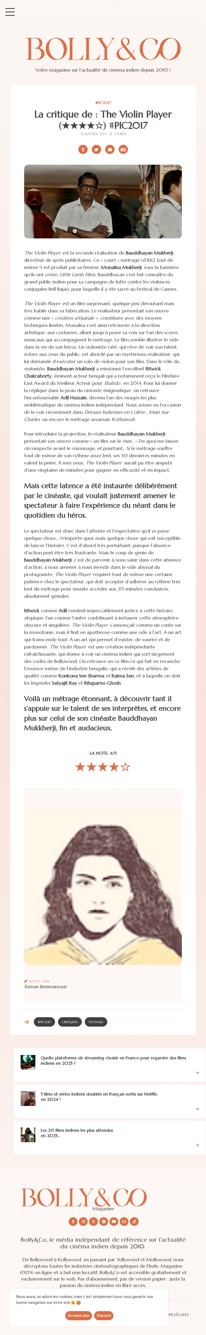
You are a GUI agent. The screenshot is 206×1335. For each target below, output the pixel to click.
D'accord (104, 1316)
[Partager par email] (110, 149)
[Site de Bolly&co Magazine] (103, 54)
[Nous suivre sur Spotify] (103, 1221)
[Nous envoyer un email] (124, 1221)
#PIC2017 (103, 102)
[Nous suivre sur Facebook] (73, 1221)
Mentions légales (171, 1314)
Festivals (96, 1022)
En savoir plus (78, 1316)
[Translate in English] (123, 149)
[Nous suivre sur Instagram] (83, 1221)
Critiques (70, 1022)
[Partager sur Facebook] (83, 149)
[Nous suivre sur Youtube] (113, 1221)
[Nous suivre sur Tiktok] (134, 1221)
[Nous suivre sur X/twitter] (93, 1221)
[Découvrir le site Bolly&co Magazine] (103, 1193)
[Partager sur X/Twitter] (96, 149)
